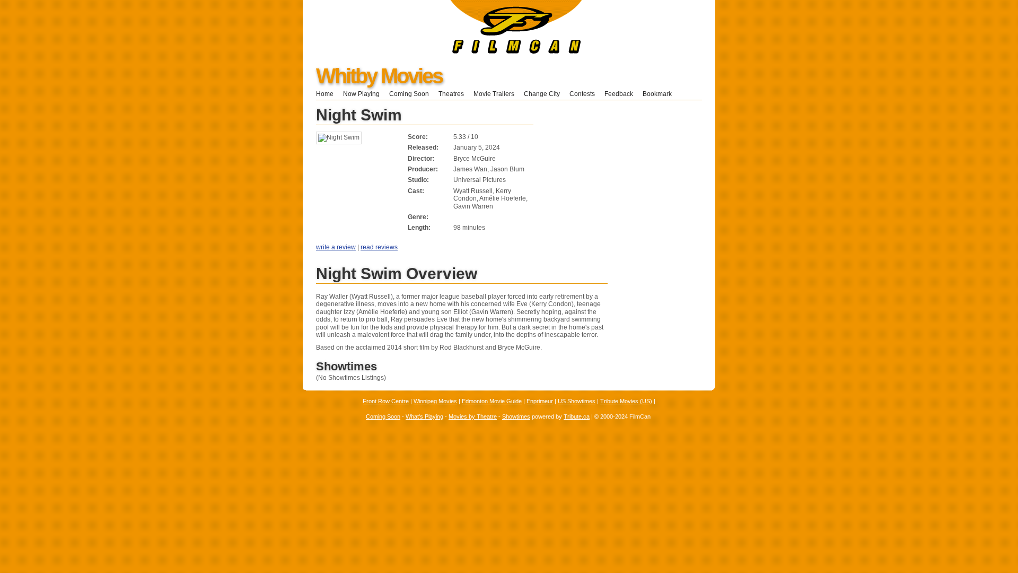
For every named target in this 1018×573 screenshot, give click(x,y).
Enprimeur (539, 401)
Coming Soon (409, 94)
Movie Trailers (493, 94)
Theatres (451, 94)
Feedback (618, 94)
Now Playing (361, 94)
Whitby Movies (379, 76)
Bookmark (660, 94)
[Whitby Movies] (442, 51)
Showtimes (516, 416)
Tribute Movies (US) (626, 401)
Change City (542, 94)
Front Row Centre (386, 401)
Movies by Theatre (473, 416)
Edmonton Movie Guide (492, 401)
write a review (336, 247)
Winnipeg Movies (435, 401)
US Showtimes (576, 401)
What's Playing (424, 416)
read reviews (379, 247)
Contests (582, 94)
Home (325, 94)
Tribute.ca (577, 416)
